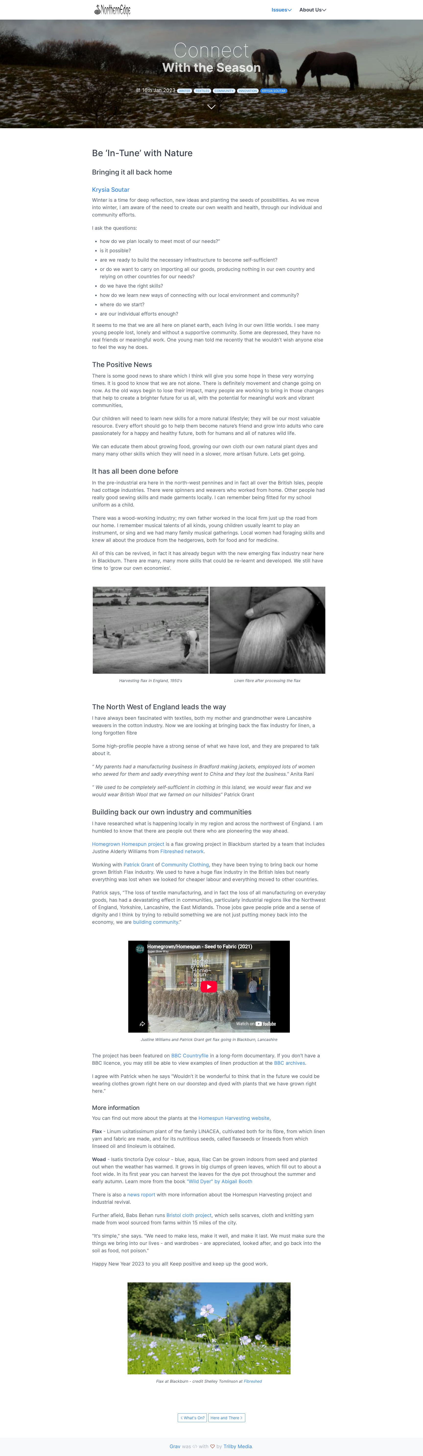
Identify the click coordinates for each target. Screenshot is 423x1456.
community (224, 91)
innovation (248, 91)
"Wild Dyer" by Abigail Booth (219, 1181)
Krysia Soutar (273, 91)
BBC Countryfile (190, 1056)
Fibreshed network (182, 851)
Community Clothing (185, 865)
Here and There (225, 1417)
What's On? (194, 1417)
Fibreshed (253, 1381)
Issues (279, 10)
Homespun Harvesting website (234, 1118)
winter (184, 91)
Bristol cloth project (189, 1215)
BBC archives (289, 1063)
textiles (202, 91)
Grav (175, 1446)
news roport (141, 1195)
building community (155, 922)
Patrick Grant (139, 865)
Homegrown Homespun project (128, 844)
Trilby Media (237, 1446)
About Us (310, 10)
